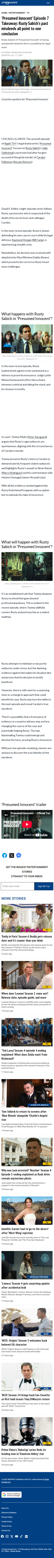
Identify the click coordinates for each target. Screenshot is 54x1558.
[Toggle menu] (50, 2)
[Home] (9, 2)
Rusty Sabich (32, 148)
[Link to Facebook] (2, 1536)
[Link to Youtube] (16, 1536)
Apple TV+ (10, 143)
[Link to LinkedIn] (26, 1536)
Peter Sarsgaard (37, 436)
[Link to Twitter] (11, 1536)
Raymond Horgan (22, 239)
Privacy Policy (6, 1517)
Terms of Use (6, 1526)
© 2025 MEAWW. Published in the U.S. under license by (23, 1479)
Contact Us (5, 1530)
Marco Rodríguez (12, 472)
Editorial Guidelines (8, 1513)
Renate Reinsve (23, 161)
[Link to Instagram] (7, 1536)
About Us (5, 1508)
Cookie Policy (6, 1522)
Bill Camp (38, 239)
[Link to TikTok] (21, 1537)
